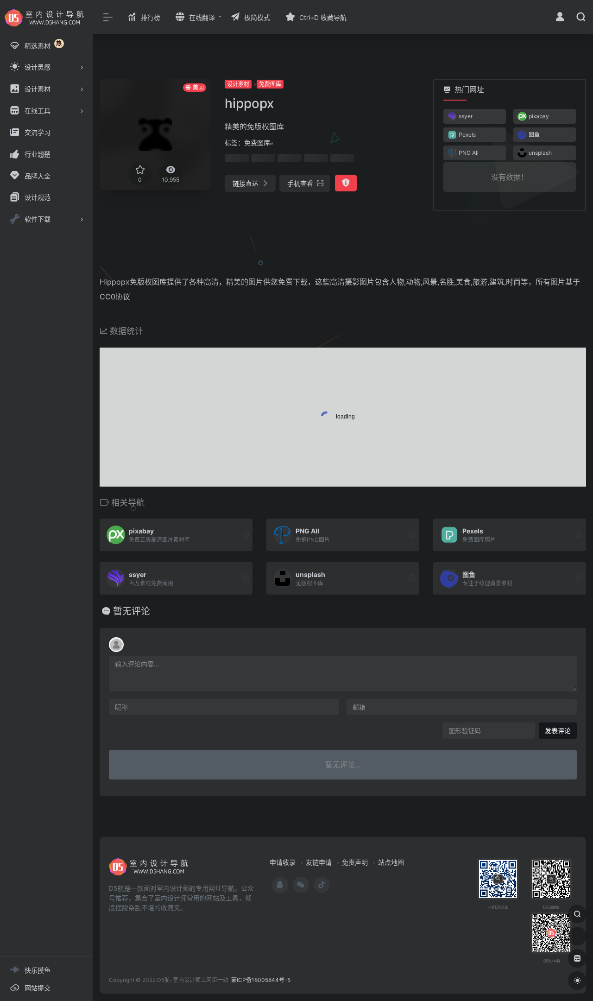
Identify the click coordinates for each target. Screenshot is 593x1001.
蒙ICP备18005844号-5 (260, 979)
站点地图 (391, 862)
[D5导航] (150, 869)
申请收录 (283, 862)
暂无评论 (131, 611)
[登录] (560, 17)
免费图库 (270, 84)
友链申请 (319, 862)
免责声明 (355, 862)
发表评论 (558, 731)
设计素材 (238, 84)
